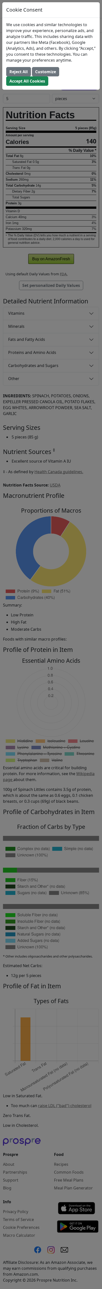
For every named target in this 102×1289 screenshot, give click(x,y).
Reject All (18, 71)
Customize (45, 71)
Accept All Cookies (27, 81)
